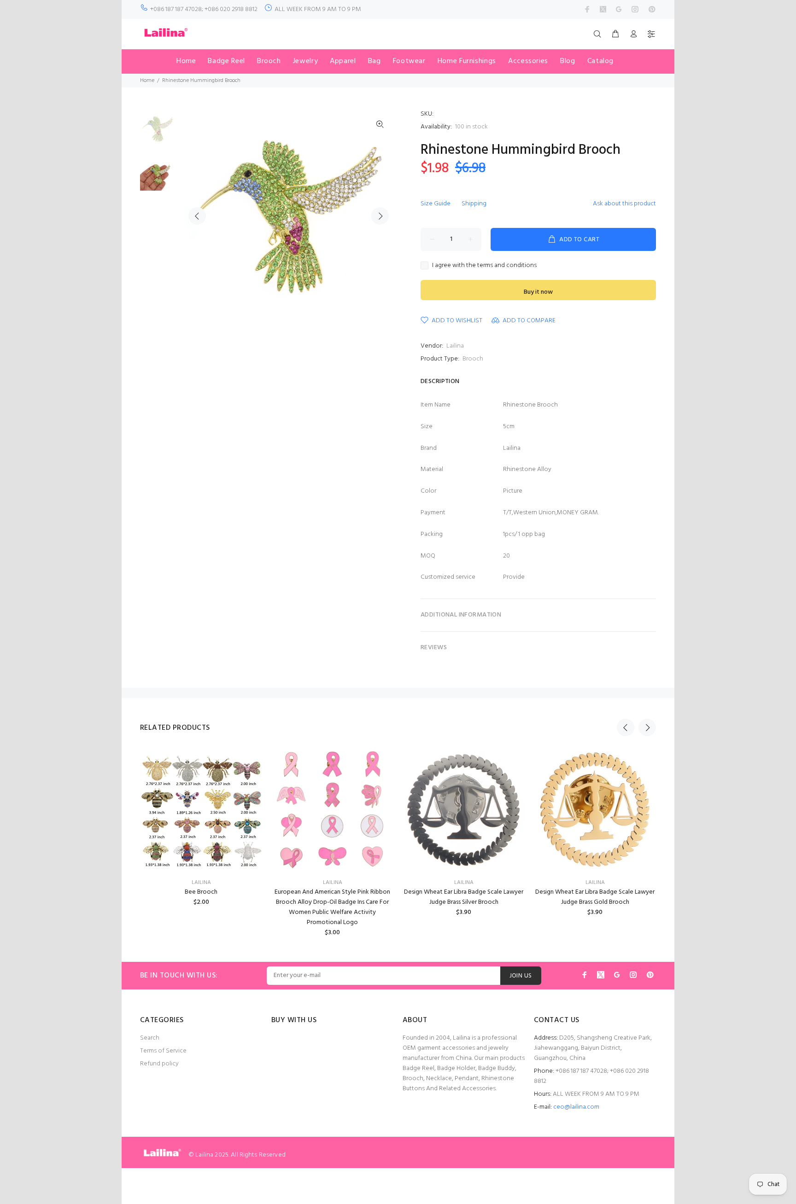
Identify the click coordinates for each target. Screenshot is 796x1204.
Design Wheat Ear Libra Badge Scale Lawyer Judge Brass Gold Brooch (595, 897)
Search (149, 1038)
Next (380, 216)
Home (147, 80)
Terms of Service (163, 1051)
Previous (197, 216)
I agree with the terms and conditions (484, 266)
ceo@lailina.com (576, 1107)
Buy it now (538, 292)
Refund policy (159, 1064)
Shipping (474, 203)
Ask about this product (624, 203)
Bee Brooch (201, 892)
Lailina (455, 346)
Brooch (472, 359)
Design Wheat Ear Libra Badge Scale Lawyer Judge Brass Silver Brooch (463, 897)
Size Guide (436, 203)
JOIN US (520, 976)
